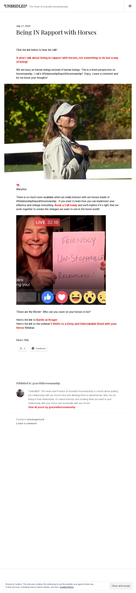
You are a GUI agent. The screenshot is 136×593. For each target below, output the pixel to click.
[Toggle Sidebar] (130, 6)
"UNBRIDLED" (15, 5)
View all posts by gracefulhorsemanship (51, 407)
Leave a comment (26, 423)
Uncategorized (35, 419)
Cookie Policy (67, 587)
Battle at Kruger (47, 319)
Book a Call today (66, 205)
